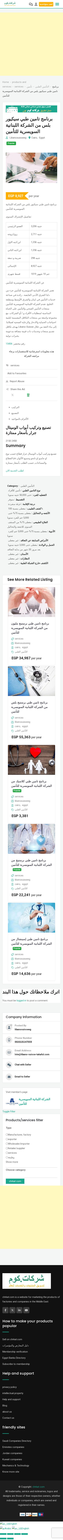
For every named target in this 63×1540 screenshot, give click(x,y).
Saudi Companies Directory (16, 1440)
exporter (12, 1139)
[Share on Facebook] (8, 396)
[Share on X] (14, 396)
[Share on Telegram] (32, 396)
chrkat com (15, 1181)
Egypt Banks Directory (14, 1357)
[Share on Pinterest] (24, 396)
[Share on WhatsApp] (29, 396)
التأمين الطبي (21, 651)
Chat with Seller (23, 1064)
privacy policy (9, 1387)
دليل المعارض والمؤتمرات (15, 1345)
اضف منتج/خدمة (46, 4)
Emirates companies (13, 1447)
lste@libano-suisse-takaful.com (32, 1054)
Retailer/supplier (16, 1148)
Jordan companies (12, 1453)
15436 (9, 343)
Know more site (10, 1471)
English (13, 1523)
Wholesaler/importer (19, 1143)
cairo (34, 137)
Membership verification (15, 1351)
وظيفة (11, 1157)
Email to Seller (22, 1076)
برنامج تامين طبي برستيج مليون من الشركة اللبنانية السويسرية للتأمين (30, 628)
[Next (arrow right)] (10, 1538)
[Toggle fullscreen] (17, 1534)
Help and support (11, 1399)
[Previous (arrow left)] (3, 1538)
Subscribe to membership (16, 1364)
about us (7, 1411)
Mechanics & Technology (15, 1465)
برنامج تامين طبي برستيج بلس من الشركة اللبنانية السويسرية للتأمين (29, 706)
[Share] (10, 1534)
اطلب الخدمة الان (15, 470)
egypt (42, 137)
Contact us (8, 1417)
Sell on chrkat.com (12, 1339)
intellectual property (12, 1393)
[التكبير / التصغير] (24, 1534)
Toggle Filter (8, 1111)
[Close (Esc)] (3, 1534)
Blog (4, 1405)
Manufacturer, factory (19, 1134)
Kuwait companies (12, 1459)
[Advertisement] (31, 44)
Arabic (8, 1528)
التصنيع (15, 413)
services (12, 1152)
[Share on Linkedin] (20, 396)
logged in (21, 1000)
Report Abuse (17, 381)
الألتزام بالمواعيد (19, 418)
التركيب (15, 407)
